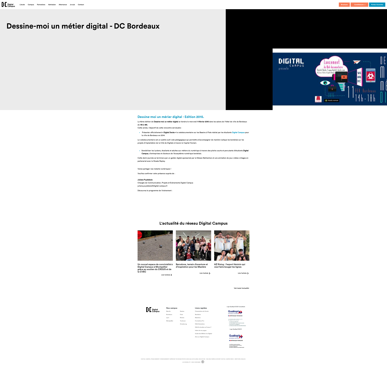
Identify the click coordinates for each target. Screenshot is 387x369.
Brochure (344, 5)
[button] (202, 362)
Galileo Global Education (197, 359)
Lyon (167, 317)
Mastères (198, 317)
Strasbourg (183, 324)
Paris (181, 314)
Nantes (182, 311)
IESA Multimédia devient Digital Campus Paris (220, 359)
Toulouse (183, 321)
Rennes (182, 317)
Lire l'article (165, 275)
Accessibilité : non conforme (191, 362)
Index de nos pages (201, 330)
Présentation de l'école (202, 311)
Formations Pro (199, 321)
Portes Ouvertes (377, 5)
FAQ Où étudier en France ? (203, 327)
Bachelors (198, 314)
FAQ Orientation (200, 324)
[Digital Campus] (8, 4)
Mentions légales (240, 359)
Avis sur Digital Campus (202, 337)
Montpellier (169, 321)
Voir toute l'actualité (241, 288)
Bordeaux (169, 314)
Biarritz (168, 311)
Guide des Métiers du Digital (203, 333)
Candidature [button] (359, 5)
